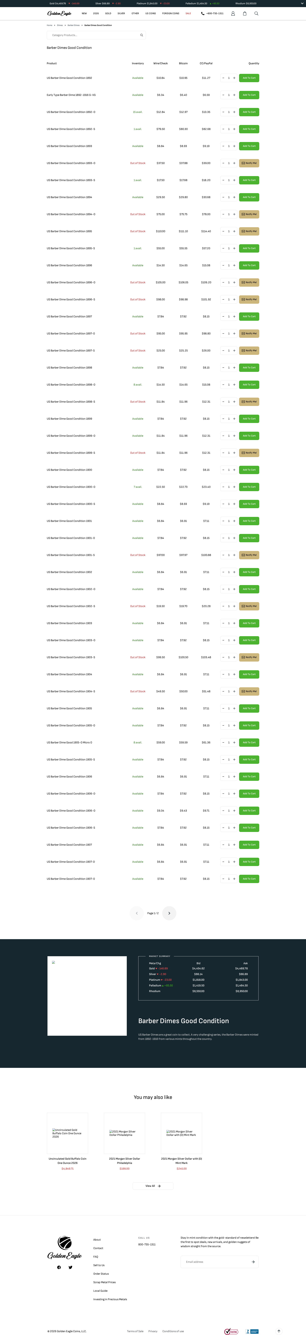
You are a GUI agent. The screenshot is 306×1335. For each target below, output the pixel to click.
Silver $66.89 (108, 3)
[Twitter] (70, 1267)
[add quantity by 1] (234, 78)
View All (150, 1186)
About (97, 1239)
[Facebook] (59, 1267)
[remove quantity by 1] (223, 78)
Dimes (60, 25)
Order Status (101, 1274)
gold (221, 1238)
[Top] (278, 1331)
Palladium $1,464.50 (202, 3)
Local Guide (100, 1291)
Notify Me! (251, 163)
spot (196, 1242)
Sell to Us (98, 1265)
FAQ (95, 1256)
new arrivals (215, 1242)
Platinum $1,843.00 (153, 3)
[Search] (256, 13)
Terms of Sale (135, 1331)
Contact (98, 1248)
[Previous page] (137, 913)
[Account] (233, 13)
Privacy (152, 1331)
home (49, 25)
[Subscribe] (253, 1262)
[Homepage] (59, 13)
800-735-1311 (146, 1244)
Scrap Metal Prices (104, 1282)
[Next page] (169, 913)
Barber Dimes (74, 25)
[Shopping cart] (245, 13)
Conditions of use (173, 1331)
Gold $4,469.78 (64, 3)
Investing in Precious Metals (110, 1299)
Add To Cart (249, 77)
